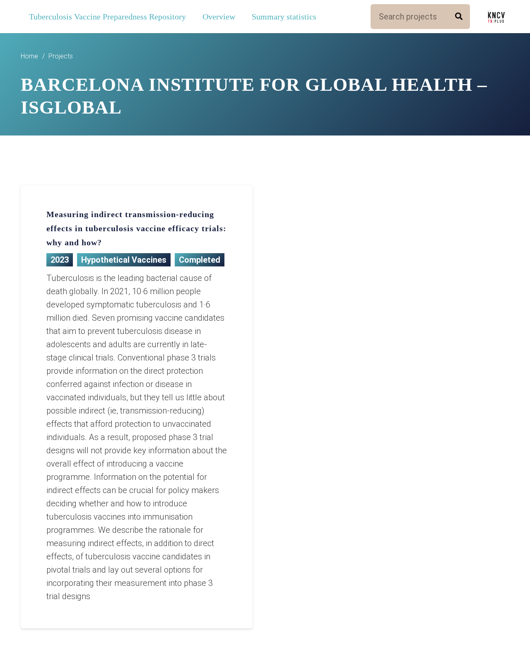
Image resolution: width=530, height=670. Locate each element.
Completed (199, 260)
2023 (60, 260)
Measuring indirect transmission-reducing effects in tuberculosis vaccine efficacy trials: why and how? (136, 228)
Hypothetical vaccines (123, 260)
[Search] (459, 16)
